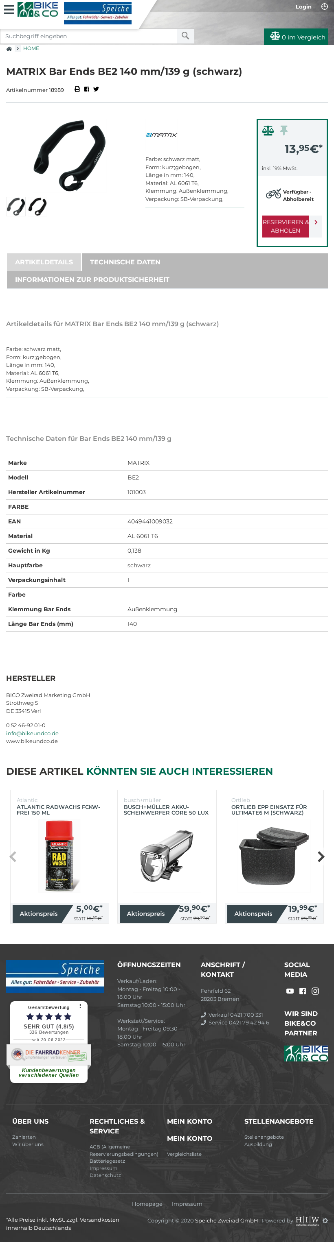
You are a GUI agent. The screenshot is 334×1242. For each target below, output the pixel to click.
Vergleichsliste (184, 1154)
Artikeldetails (44, 262)
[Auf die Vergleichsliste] (269, 132)
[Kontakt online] (324, 6)
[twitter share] (96, 90)
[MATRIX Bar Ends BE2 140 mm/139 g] (69, 156)
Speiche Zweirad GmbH (227, 1220)
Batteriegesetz (107, 1161)
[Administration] (325, 1220)
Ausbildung (258, 1144)
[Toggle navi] (9, 8)
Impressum (103, 1168)
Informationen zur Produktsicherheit (92, 279)
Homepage (147, 1204)
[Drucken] (78, 90)
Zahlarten (24, 1137)
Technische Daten (125, 262)
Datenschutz (105, 1175)
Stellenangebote (264, 1137)
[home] (9, 46)
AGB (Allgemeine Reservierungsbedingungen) (124, 1150)
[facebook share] (87, 90)
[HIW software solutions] (308, 1220)
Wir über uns (28, 1144)
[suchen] (185, 36)
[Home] (75, 13)
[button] (321, 856)
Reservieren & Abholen (286, 226)
